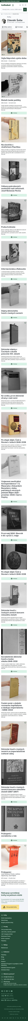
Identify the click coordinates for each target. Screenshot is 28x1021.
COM (10, 1018)
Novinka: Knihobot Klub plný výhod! (10, 1)
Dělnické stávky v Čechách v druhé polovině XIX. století (10, 351)
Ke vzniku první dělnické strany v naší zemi (12, 397)
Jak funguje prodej (6, 934)
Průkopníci (6, 872)
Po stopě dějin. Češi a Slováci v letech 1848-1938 (13, 441)
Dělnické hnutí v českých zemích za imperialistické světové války (13, 751)
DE (7, 1018)
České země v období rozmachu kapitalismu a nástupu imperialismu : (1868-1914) (12, 706)
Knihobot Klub (5, 970)
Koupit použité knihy (7, 922)
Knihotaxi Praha (6, 936)
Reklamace (4, 947)
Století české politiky (11, 100)
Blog (2, 957)
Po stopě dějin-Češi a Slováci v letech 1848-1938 (13, 573)
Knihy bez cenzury (14, 1014)
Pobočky (3, 940)
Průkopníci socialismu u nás (9, 835)
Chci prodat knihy (6, 929)
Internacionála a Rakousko (13, 269)
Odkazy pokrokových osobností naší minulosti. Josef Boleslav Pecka (12, 188)
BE (23, 1018)
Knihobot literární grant (8, 967)
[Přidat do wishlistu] (25, 31)
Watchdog (4, 920)
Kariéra (3, 961)
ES (13, 1018)
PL (25, 1018)
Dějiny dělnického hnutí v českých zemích (12, 312)
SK (2, 1018)
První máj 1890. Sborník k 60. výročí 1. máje (12, 534)
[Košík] (22, 5)
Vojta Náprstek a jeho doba (13, 58)
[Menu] (25, 5)
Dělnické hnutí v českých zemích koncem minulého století (12, 612)
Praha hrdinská (8, 227)
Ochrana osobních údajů (14, 1011)
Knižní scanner (5, 938)
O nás (3, 959)
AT (5, 1018)
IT (15, 1018)
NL (18, 1018)
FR (20, 1018)
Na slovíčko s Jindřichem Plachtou (10, 146)
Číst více (3, 67)
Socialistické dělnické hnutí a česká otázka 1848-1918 (11, 659)
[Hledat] (25, 9)
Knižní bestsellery (6, 918)
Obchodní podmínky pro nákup (14, 1006)
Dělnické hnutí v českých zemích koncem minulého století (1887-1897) (13, 789)
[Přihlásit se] (20, 5)
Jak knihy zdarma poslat (8, 932)
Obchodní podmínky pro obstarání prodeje (14, 1009)
